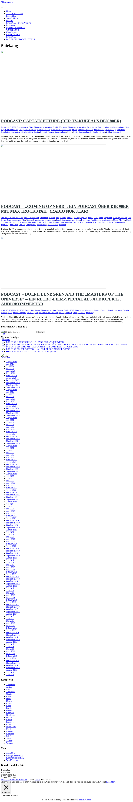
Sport (8, 738)
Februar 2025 (11, 403)
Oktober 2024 (12, 413)
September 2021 (13, 499)
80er (65, 127)
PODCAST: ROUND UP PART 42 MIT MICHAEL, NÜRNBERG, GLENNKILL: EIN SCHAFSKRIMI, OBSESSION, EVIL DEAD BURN (66, 344)
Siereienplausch (85, 132)
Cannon (104, 310)
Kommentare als (15, 758)
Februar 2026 (11, 375)
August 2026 (11, 361)
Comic (63, 217)
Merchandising (27, 132)
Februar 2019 (11, 572)
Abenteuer (38, 127)
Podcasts (9, 20)
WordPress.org (12, 760)
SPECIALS (11, 37)
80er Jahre (79, 310)
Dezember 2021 (12, 492)
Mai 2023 (10, 453)
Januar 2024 (11, 434)
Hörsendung (110, 129)
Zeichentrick (116, 132)
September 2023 (13, 443)
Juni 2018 (10, 590)
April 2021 (10, 511)
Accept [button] (103, 782)
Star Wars (14, 225)
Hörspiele (121, 129)
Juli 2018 (10, 588)
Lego (83, 220)
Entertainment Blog (25, 127)
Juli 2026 (10, 364)
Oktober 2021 (12, 497)
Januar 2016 (11, 658)
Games (29, 220)
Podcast (43, 132)
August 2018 (11, 586)
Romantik (10, 734)
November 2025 (13, 382)
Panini (36, 132)
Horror (76, 217)
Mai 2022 (10, 481)
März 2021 (10, 513)
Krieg (8, 724)
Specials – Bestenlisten (15, 27)
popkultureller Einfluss (70, 222)
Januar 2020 (11, 546)
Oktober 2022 (12, 469)
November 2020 (13, 523)
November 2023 (13, 439)
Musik (128, 220)
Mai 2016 (10, 649)
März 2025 (10, 401)
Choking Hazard (120, 217)
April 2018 (10, 595)
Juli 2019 (10, 560)
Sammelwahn (119, 222)
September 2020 (13, 527)
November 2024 (13, 411)
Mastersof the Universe (48, 313)
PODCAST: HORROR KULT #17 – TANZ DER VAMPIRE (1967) (35, 342)
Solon (37, 779)
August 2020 (11, 530)
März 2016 (10, 653)
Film (23, 220)
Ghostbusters (38, 220)
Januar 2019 (11, 574)
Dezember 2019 (12, 548)
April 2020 (10, 539)
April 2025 (10, 399)
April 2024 (10, 427)
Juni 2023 (10, 450)
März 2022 (10, 485)
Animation (47, 127)
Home (8, 11)
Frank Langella (19, 313)
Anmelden (10, 753)
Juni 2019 (10, 562)
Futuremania (99, 129)
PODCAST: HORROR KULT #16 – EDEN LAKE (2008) (31, 351)
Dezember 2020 (12, 520)
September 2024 (13, 415)
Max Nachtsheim (94, 220)
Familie (9, 708)
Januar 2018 (11, 602)
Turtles (22, 225)
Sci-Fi (55, 127)
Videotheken (53, 225)
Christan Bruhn (30, 129)
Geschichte (10, 715)
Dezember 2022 (12, 464)
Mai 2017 (10, 621)
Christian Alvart (43, 129)
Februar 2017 (11, 628)
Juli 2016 (10, 644)
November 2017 (13, 607)
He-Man (30, 313)
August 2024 (11, 418)
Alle (57, 217)
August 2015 (11, 670)
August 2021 (11, 502)
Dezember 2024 (12, 408)
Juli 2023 (10, 448)
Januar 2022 (11, 490)
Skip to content (7, 2)
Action (52, 217)
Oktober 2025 (12, 385)
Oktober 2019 (12, 553)
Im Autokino (50, 220)
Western (9, 743)
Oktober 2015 (12, 665)
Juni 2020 (10, 534)
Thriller (9, 741)
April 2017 (10, 623)
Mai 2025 (10, 396)
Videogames (31, 225)
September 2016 (13, 639)
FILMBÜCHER (13, 34)
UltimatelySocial (84, 800)
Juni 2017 (10, 618)
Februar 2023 (11, 460)
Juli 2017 (10, 616)
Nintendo (13, 222)
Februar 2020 (11, 544)
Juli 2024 (10, 420)
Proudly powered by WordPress (14, 779)
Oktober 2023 (12, 441)
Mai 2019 (10, 565)
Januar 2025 (11, 406)
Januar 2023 (11, 462)
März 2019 (10, 569)
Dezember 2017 (12, 604)
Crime (8, 696)
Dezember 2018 (12, 576)
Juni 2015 (10, 675)
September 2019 (13, 555)
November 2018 (13, 579)
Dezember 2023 (12, 436)
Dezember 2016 (12, 632)
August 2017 (11, 614)
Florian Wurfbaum (31, 217)
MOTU (122, 220)
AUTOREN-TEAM (14, 13)
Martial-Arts (11, 727)
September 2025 (13, 387)
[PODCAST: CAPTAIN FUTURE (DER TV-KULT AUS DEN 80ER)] (59, 114)
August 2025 (11, 389)
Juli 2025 (10, 392)
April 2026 (10, 371)
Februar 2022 (11, 488)
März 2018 (10, 597)
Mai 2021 (10, 509)
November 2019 (13, 551)
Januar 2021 (11, 518)
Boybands (108, 217)
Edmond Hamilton (85, 129)
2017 (96, 217)
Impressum (10, 25)
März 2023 (10, 457)
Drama (9, 701)
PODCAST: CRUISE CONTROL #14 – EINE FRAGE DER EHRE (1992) (38, 349)
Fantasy (70, 217)
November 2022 (13, 467)
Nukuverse (22, 222)
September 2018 (13, 583)
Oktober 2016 (12, 637)
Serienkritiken (12, 18)
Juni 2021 (10, 506)
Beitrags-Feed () (14, 755)
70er (60, 127)
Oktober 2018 (12, 581)
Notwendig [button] (6, 795)
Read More (110, 782)
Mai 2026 (10, 368)
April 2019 (10, 567)
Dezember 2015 (12, 660)
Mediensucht (107, 220)
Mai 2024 (10, 425)
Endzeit (9, 703)
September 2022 (13, 471)
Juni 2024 (10, 422)
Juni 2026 (10, 366)
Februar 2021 (11, 516)
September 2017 (13, 611)
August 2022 (11, 474)
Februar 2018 (11, 600)
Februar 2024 (11, 432)
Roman (51, 132)
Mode (115, 220)
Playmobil (32, 222)
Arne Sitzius (92, 127)
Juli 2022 (10, 476)
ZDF (108, 132)
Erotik (8, 706)
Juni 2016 (10, 646)
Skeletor (81, 313)
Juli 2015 (10, 672)
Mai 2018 (10, 593)
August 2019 (11, 558)
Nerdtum (4, 222)
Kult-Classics (11, 32)
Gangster (10, 713)
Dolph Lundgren (115, 310)
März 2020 (10, 541)
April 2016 (10, 651)
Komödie (10, 722)
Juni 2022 (10, 478)
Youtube (62, 225)
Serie (75, 132)
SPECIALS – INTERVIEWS (18, 23)
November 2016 (13, 635)
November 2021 (13, 495)
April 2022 (10, 483)
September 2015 (13, 667)
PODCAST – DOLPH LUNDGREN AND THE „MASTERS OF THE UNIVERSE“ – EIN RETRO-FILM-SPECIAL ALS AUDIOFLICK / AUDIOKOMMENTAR (62, 299)
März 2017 (10, 625)
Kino (78, 220)
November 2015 (13, 663)
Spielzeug (96, 132)
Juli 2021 (10, 504)
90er (101, 217)
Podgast (56, 222)
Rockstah (97, 222)
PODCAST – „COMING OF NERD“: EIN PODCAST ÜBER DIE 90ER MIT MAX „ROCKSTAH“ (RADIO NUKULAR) (65, 209)
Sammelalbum (60, 132)
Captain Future (11, 129)
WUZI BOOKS (12, 30)
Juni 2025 (10, 394)
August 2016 (11, 642)
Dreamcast (16, 220)
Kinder (9, 720)
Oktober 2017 (12, 609)
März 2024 (10, 429)
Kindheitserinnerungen (10, 132)
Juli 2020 (10, 532)
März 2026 (10, 373)
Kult (36, 313)
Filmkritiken (11, 16)
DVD (74, 129)
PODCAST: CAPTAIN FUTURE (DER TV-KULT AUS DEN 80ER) (61, 121)
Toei (103, 132)
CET (20, 129)
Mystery (83, 217)
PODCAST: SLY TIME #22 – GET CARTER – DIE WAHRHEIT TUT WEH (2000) (42, 347)
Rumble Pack (107, 222)
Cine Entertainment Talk (61, 129)
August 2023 (11, 446)
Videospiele (41, 225)
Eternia (126, 310)
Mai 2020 (10, 537)
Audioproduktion (117, 127)
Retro (75, 313)
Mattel (61, 313)
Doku (8, 699)
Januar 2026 (11, 378)
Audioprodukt (103, 127)
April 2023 (10, 455)
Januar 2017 (11, 630)
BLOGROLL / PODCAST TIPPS (20, 39)
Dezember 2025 (12, 380)
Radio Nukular (86, 222)
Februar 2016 (11, 656)
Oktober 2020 (12, 525)
